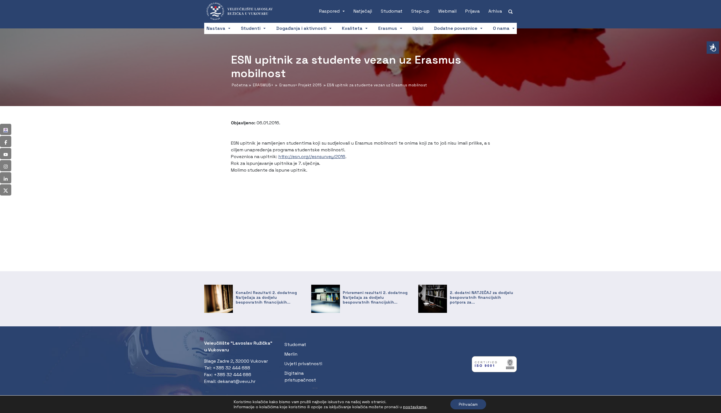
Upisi (418, 28)
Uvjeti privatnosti (303, 364)
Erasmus (387, 28)
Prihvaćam (468, 404)
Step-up (420, 11)
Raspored (329, 11)
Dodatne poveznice (455, 28)
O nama (501, 28)
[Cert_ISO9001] (494, 366)
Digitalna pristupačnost (300, 376)
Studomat (391, 11)
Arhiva (495, 11)
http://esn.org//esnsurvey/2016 (311, 157)
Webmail (447, 11)
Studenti (251, 28)
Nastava (215, 28)
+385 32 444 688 (231, 368)
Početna (240, 85)
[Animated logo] (242, 11)
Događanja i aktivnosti (301, 28)
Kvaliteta (352, 28)
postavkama (414, 406)
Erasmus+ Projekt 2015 (300, 85)
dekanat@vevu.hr (236, 381)
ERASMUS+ (263, 85)
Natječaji (362, 11)
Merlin (290, 354)
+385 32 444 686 (232, 375)
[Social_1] (5, 129)
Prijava (472, 11)
